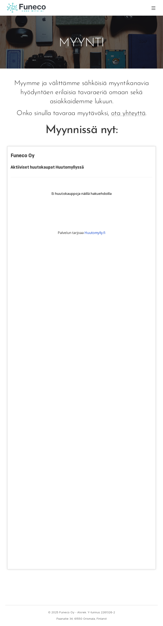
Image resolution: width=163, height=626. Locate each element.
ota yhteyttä (128, 113)
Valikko (153, 8)
